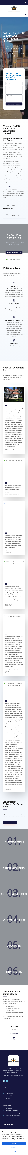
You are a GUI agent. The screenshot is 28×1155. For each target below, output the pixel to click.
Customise (14, 1147)
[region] (14, 1142)
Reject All (14, 1151)
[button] (26, 2)
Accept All (14, 1143)
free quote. (9, 186)
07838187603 (8, 208)
